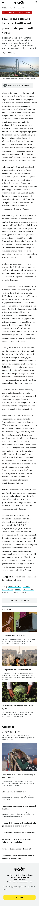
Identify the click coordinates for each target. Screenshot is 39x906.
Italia (4, 8)
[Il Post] (19, 2)
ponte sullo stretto (10, 593)
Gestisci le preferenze (19, 877)
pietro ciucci (28, 590)
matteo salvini (7, 590)
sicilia (23, 593)
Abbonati (19, 897)
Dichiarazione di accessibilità (19, 882)
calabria (26, 586)
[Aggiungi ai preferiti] (14, 53)
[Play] (5, 85)
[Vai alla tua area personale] (36, 2)
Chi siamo (10, 875)
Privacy (29, 875)
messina (18, 590)
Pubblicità (20, 875)
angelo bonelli (14, 586)
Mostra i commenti (20, 600)
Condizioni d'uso (19, 879)
